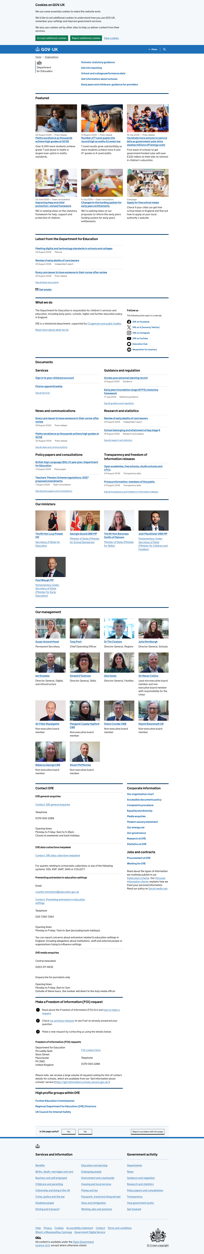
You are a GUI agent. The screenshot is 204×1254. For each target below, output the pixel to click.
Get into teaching (91, 67)
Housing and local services (96, 1184)
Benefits (40, 1165)
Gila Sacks (110, 675)
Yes (71, 1131)
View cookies (111, 38)
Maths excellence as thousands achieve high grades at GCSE (53, 139)
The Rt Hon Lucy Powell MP (49, 535)
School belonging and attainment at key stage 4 (132, 430)
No (88, 1131)
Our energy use (135, 827)
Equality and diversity (139, 810)
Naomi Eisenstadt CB (151, 723)
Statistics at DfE (136, 844)
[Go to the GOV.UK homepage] (46, 49)
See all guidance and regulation (119, 403)
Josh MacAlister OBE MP (152, 533)
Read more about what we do (52, 329)
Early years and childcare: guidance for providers (109, 84)
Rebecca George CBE (47, 765)
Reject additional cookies (86, 38)
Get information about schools (99, 79)
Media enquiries (136, 816)
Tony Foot (76, 641)
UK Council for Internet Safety (53, 1111)
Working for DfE (136, 863)
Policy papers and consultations (145, 1190)
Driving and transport (47, 1209)
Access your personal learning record (126, 377)
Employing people (91, 1171)
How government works (140, 1202)
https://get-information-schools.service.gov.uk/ (82, 1082)
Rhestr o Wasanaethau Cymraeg (53, 1232)
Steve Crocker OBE (115, 723)
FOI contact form (91, 1050)
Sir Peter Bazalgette (47, 723)
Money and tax (89, 1190)
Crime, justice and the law (50, 1196)
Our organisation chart (140, 794)
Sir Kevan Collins (148, 675)
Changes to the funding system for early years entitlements (101, 204)
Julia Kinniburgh (148, 641)
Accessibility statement (79, 1228)
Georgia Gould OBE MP (83, 533)
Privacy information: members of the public (129, 481)
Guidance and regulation (141, 1177)
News (130, 1171)
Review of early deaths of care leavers (57, 260)
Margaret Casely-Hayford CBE (84, 725)
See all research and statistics (118, 440)
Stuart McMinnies (80, 765)
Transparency (135, 1196)
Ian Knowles (42, 675)
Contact (100, 1228)
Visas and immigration (93, 1202)
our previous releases (62, 1020)
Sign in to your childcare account (54, 377)
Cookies (59, 1228)
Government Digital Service (89, 1232)
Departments (134, 1165)
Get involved (134, 1209)
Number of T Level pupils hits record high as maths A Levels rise (100, 139)
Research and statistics (140, 1184)
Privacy (48, 1228)
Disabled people (44, 1202)
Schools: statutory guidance (98, 62)
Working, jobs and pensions (96, 1209)
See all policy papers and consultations (53, 491)
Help (38, 1228)
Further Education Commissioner (55, 1100)
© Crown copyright (158, 1245)
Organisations (51, 57)
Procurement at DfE (138, 858)
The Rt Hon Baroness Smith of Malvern (116, 535)
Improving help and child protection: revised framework (53, 204)
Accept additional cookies (51, 38)
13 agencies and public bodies (104, 323)
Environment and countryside (97, 1177)
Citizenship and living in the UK (52, 1190)
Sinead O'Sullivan (80, 675)
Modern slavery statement (142, 821)
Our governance (136, 833)
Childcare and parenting (49, 1184)
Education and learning (94, 1165)
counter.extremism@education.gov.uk (57, 891)
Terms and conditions (120, 1228)
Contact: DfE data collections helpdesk (57, 855)
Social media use (157, 888)
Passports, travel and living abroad (100, 1196)
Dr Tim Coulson (113, 641)
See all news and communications (51, 447)
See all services (42, 393)
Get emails (45, 289)
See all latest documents (47, 282)
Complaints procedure (140, 805)
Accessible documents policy (144, 799)
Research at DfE (136, 838)
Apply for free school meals (143, 202)
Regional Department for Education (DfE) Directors (65, 1106)
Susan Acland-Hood (47, 641)
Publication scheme (138, 878)
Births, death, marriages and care (54, 1171)
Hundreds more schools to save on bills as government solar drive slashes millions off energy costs (147, 141)
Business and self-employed (51, 1177)
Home (38, 57)
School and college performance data (103, 73)
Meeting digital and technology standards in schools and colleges (73, 248)
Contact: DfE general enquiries (52, 804)
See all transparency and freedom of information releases (131, 491)
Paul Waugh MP (44, 580)
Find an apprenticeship (48, 386)
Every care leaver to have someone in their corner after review (71, 272)
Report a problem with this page (148, 1131)
